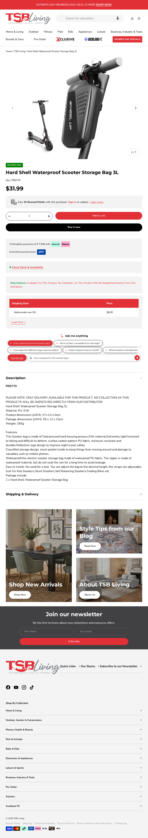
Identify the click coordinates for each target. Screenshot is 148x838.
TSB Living (19, 51)
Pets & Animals (14, 739)
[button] (139, 18)
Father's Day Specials (127, 39)
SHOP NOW (104, 4)
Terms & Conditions (44, 823)
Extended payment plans (22, 252)
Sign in (72, 202)
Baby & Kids (12, 748)
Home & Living (14, 710)
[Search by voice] (117, 18)
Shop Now (20, 594)
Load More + (18, 322)
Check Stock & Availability (27, 267)
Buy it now (74, 227)
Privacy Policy (13, 823)
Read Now (90, 546)
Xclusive (10, 796)
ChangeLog (121, 823)
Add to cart (98, 215)
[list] (74, 108)
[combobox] (90, 18)
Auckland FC (13, 806)
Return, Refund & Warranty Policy (94, 823)
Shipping (27, 823)
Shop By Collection (17, 703)
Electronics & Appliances (19, 758)
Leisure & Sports (15, 768)
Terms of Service (66, 823)
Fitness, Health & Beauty (19, 729)
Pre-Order (40, 39)
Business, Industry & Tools (20, 777)
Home (9, 51)
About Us (89, 594)
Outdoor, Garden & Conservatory (24, 720)
